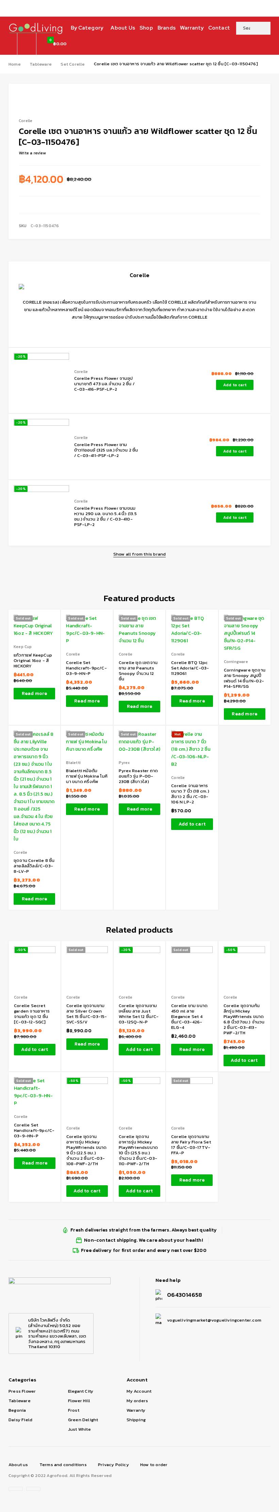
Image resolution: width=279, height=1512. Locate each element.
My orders (137, 1400)
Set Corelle (73, 64)
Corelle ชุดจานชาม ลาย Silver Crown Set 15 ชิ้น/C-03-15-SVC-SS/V (86, 1013)
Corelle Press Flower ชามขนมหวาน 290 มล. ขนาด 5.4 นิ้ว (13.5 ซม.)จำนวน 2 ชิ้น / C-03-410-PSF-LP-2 (105, 516)
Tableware (41, 64)
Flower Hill (79, 1400)
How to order (153, 1464)
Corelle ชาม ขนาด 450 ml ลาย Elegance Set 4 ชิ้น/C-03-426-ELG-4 (189, 1016)
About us (18, 1464)
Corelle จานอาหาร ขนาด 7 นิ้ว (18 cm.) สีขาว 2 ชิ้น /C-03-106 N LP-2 (190, 793)
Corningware (236, 662)
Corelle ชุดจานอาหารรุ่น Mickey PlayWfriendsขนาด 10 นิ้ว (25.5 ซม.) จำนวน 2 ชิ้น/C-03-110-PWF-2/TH (138, 1150)
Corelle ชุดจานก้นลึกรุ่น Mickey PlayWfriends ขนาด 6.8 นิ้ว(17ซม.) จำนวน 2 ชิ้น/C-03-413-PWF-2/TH (244, 1019)
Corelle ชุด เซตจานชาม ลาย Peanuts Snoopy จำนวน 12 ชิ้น (138, 670)
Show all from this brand (139, 554)
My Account (139, 1391)
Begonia (17, 1410)
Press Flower (22, 1391)
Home (15, 64)
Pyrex (124, 763)
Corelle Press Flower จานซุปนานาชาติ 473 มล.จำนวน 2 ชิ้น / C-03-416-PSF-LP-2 (104, 383)
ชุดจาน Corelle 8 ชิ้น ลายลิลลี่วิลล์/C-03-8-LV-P (34, 865)
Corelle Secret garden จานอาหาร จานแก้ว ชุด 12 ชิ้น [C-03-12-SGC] (32, 1013)
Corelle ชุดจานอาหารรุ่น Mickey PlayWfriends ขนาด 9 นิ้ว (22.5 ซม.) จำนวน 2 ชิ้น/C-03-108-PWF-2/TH (86, 1150)
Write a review (32, 153)
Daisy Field (20, 1419)
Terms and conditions (63, 1464)
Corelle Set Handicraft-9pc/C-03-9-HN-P (86, 668)
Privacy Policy (113, 1464)
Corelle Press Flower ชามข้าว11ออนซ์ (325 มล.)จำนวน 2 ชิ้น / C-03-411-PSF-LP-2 (106, 450)
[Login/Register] (26, 43)
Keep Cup (23, 647)
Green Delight (83, 1419)
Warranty (136, 1410)
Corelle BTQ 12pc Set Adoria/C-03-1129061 (190, 668)
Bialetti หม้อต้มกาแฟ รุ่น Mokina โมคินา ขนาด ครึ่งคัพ (87, 776)
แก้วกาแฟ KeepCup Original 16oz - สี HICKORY (33, 660)
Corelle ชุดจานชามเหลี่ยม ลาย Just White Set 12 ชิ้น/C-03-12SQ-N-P (139, 1013)
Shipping (136, 1419)
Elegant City (80, 1391)
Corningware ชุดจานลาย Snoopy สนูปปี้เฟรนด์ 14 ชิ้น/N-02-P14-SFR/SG (244, 678)
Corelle (81, 372)
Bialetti (73, 763)
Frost (73, 1410)
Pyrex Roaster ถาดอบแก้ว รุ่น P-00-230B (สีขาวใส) (138, 776)
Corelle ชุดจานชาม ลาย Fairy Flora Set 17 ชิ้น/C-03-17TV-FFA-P (191, 1144)
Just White (79, 1429)
